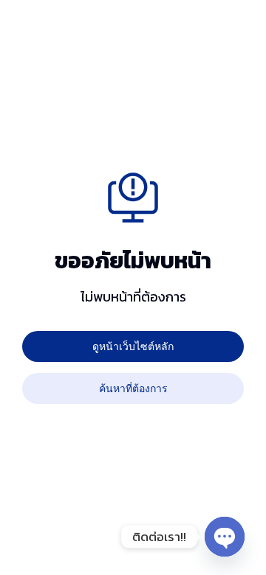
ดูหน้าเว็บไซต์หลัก (133, 346)
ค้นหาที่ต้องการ (133, 388)
